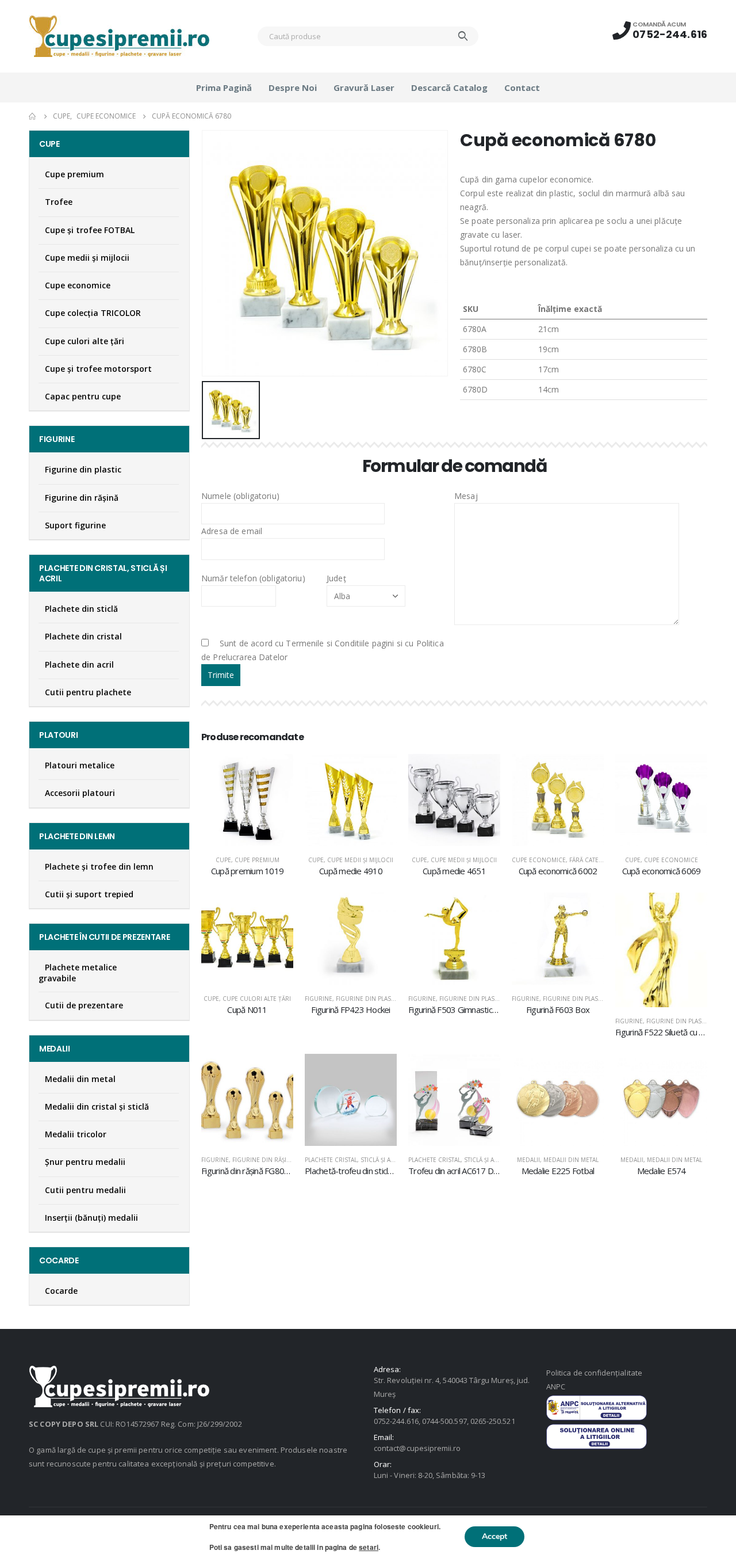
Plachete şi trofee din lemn (99, 866)
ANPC (555, 1386)
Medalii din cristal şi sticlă (97, 1106)
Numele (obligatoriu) (240, 495)
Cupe (223, 860)
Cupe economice (539, 860)
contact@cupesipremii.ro (417, 1448)
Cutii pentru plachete (88, 692)
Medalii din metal (571, 1160)
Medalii (528, 1160)
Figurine (318, 999)
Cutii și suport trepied (89, 894)
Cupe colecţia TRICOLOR (93, 312)
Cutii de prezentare (84, 1005)
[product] (247, 800)
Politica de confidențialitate (594, 1372)
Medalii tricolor (75, 1134)
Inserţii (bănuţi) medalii (91, 1217)
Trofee (58, 201)
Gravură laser (364, 87)
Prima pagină (224, 87)
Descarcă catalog (449, 87)
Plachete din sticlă (81, 608)
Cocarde (61, 1290)
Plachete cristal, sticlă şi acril (354, 1160)
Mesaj (466, 495)
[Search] (463, 36)
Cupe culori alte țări (257, 999)
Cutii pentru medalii (85, 1189)
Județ (336, 578)
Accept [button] (494, 1536)
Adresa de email (231, 530)
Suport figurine (75, 525)
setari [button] (368, 1547)
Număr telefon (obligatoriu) (253, 578)
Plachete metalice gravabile (78, 973)
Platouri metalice (79, 765)
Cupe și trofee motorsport (98, 368)
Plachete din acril (79, 664)
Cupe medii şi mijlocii (360, 860)
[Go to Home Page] (33, 116)
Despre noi (293, 87)
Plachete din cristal (83, 636)
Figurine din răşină (263, 1160)
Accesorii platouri (80, 792)
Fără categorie (593, 860)
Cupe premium (257, 860)
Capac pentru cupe (83, 396)
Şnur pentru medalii (85, 1161)
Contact (522, 87)
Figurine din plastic (368, 999)
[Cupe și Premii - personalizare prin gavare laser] (119, 36)
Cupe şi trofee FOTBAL (90, 229)
